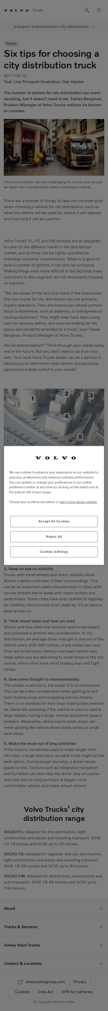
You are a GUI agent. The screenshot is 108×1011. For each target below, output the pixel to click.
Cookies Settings (54, 552)
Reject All (54, 537)
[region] (54, 505)
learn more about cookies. (78, 502)
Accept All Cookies (54, 521)
